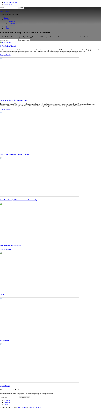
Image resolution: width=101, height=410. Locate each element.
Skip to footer (8, 4)
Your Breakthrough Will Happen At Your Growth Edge (18, 200)
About (2, 294)
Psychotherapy (5, 386)
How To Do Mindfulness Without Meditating (15, 154)
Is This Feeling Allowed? (8, 46)
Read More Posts (5, 249)
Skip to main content (10, 2)
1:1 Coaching (4, 340)
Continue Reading (5, 55)
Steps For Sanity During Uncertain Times (14, 100)
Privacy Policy (22, 407)
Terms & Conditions (34, 407)
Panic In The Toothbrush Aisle (10, 245)
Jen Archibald (4, 11)
